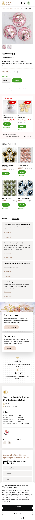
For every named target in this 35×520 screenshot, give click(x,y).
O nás (19, 416)
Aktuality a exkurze (23, 423)
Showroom (21, 419)
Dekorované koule (15, 9)
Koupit (17, 80)
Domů (3, 9)
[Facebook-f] (4, 442)
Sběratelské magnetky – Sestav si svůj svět (17, 263)
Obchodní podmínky (9, 421)
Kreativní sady (8, 282)
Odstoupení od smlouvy (10, 423)
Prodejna (20, 421)
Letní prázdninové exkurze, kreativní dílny (17, 224)
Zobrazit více (7, 233)
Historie (20, 417)
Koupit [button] (7, 124)
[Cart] (28, 3)
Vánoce (7, 9)
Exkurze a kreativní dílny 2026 (13, 243)
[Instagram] (9, 442)
